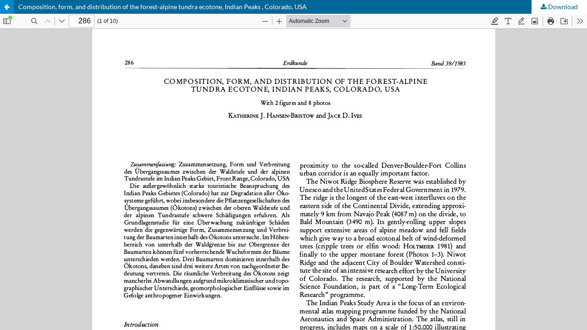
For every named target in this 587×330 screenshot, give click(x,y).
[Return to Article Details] (7, 7)
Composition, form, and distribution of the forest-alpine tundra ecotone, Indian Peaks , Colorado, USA (162, 7)
